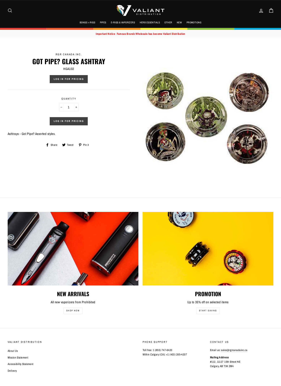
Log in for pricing (69, 79)
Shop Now (73, 310)
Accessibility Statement (20, 364)
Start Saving (208, 310)
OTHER (168, 22)
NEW (179, 22)
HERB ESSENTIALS (150, 22)
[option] (140, 34)
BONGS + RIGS (87, 22)
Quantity (68, 98)
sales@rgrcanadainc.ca (234, 350)
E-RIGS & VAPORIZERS (123, 22)
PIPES (103, 22)
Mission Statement (18, 357)
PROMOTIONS (194, 22)
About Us (13, 351)
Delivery (12, 371)
